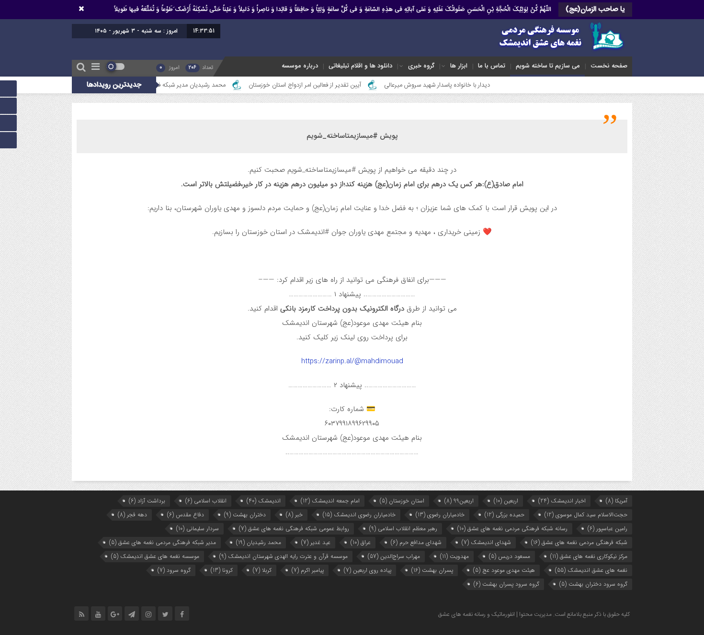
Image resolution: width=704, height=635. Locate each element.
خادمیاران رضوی (440, 514)
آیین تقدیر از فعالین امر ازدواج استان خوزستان (327, 85)
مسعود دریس (509, 556)
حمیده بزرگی (504, 514)
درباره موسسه (300, 66)
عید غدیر (315, 542)
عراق (361, 542)
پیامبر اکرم (308, 570)
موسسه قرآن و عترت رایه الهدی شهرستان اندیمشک (283, 556)
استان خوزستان (402, 500)
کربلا (262, 570)
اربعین (506, 500)
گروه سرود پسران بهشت (506, 584)
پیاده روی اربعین (367, 570)
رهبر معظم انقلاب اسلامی (403, 528)
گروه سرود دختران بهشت (593, 584)
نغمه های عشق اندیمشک (591, 570)
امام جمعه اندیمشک (330, 500)
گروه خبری (421, 66)
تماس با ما (491, 66)
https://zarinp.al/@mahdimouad (352, 361)
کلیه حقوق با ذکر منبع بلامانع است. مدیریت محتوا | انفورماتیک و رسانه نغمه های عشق (534, 614)
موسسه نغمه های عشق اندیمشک (155, 556)
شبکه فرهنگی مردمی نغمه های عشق (579, 542)
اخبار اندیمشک (562, 500)
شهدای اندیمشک (486, 542)
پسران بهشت (432, 570)
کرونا (222, 570)
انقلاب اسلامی (206, 500)
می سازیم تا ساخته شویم (548, 66)
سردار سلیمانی (197, 528)
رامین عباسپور (607, 528)
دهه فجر (132, 514)
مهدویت (454, 556)
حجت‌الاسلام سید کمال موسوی (586, 514)
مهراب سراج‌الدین (394, 556)
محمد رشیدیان (258, 542)
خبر (294, 514)
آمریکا (616, 500)
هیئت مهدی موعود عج (504, 570)
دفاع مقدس (185, 514)
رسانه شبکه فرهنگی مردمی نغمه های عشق (512, 528)
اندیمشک (264, 500)
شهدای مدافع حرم (416, 542)
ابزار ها (458, 66)
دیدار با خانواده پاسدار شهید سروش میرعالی (459, 85)
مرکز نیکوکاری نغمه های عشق (588, 556)
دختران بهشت (245, 514)
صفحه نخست (608, 66)
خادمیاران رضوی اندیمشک (359, 514)
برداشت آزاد (147, 500)
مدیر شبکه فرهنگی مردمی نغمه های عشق (162, 542)
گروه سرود (174, 570)
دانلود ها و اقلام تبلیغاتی (360, 66)
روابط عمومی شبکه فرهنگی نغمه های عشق (294, 528)
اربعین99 (459, 500)
